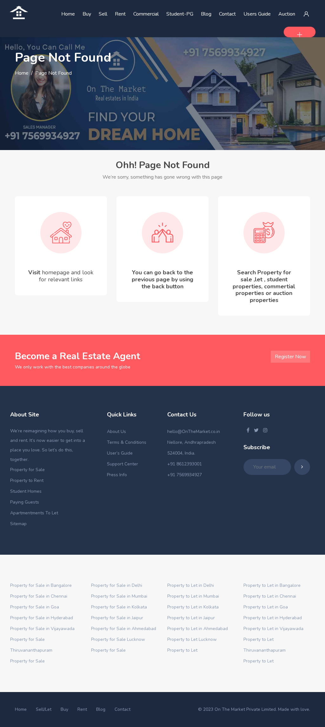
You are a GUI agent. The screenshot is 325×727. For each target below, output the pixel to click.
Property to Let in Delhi (190, 585)
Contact (227, 13)
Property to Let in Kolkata (193, 607)
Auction (286, 13)
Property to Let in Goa (265, 607)
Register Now (290, 356)
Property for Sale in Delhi (116, 585)
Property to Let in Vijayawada (273, 629)
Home (68, 13)
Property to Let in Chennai (269, 596)
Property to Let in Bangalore (272, 585)
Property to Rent (26, 480)
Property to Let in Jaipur (191, 618)
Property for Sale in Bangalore (41, 585)
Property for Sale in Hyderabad (41, 618)
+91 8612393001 (184, 464)
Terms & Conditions (126, 442)
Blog (206, 13)
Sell (103, 13)
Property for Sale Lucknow (118, 639)
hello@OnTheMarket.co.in (193, 432)
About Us (116, 432)
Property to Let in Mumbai (193, 596)
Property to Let (182, 650)
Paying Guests (24, 502)
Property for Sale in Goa (34, 607)
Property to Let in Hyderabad (272, 618)
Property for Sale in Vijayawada (42, 629)
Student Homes (26, 491)
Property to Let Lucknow (192, 639)
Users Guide (257, 13)
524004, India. (181, 453)
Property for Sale (27, 470)
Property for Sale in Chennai (38, 596)
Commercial (146, 13)
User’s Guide (120, 453)
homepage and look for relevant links (66, 276)
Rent (120, 13)
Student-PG (179, 13)
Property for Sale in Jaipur (117, 618)
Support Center (122, 464)
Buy (87, 13)
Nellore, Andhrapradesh (191, 442)
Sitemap (18, 524)
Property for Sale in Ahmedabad (123, 629)
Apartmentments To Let (34, 513)
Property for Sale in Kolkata (119, 607)
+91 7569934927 (184, 475)
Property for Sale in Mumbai (119, 596)
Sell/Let (43, 709)
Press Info (117, 475)
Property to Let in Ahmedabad (197, 629)
